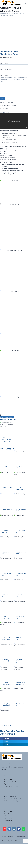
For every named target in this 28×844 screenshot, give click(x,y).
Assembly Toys (7, 112)
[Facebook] (19, 829)
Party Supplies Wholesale (11, 786)
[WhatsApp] (23, 829)
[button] (14, 738)
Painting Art (7, 816)
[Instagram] (14, 829)
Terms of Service (15, 840)
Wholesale (6, 13)
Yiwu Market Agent (9, 779)
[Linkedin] (9, 829)
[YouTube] (4, 829)
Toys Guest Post (8, 818)
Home (1, 13)
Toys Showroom (8, 784)
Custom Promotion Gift (10, 782)
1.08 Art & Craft (14, 13)
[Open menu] (25, 3)
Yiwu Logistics (8, 820)
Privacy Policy (6, 840)
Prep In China (7, 814)
